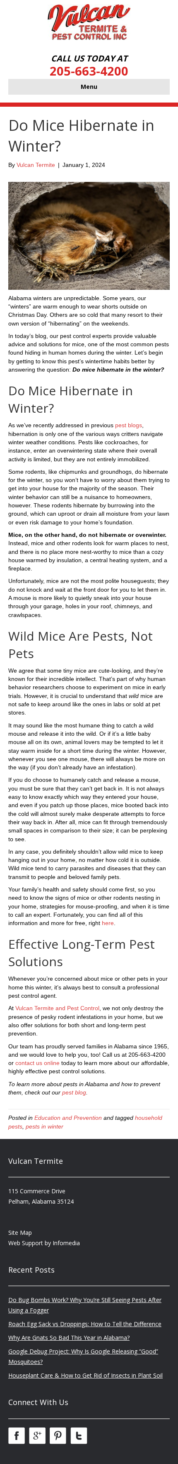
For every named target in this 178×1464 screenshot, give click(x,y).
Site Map (20, 1232)
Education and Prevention (68, 1117)
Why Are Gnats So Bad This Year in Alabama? (69, 1338)
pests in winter (44, 1126)
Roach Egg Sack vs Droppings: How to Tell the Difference (84, 1324)
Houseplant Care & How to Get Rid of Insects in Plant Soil (85, 1375)
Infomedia (66, 1243)
